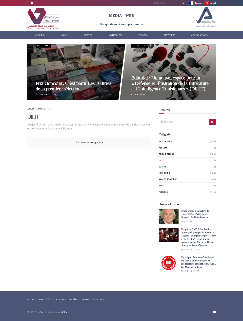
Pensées (143, 35)
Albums (163, 148)
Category (41, 109)
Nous (64, 35)
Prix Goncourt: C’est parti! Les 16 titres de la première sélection (73, 85)
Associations (199, 35)
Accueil (40, 35)
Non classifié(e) (168, 179)
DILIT (50, 109)
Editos (88, 35)
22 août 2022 (140, 94)
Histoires (169, 35)
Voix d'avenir (40, 312)
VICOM (64, 312)
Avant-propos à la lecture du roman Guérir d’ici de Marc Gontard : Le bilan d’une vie (195, 214)
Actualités (116, 35)
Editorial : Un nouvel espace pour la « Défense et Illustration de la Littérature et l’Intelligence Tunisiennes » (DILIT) (169, 83)
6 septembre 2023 (47, 94)
